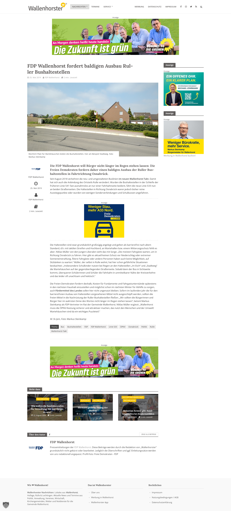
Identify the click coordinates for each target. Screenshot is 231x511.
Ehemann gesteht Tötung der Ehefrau (93, 407)
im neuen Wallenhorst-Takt (134, 178)
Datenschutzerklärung (162, 502)
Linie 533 (113, 326)
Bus (62, 326)
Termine (95, 6)
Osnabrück (133, 326)
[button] (6, 505)
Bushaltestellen (74, 326)
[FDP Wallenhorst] (104, 220)
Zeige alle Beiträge (148, 434)
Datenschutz (154, 6)
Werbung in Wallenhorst (102, 497)
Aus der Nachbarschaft (133, 397)
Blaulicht (85, 400)
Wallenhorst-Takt (59, 331)
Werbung (139, 6)
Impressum (170, 6)
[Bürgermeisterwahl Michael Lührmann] (184, 88)
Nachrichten (79, 6)
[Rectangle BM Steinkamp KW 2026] (184, 137)
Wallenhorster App (99, 502)
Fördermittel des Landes (68, 290)
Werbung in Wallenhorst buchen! (180, 155)
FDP (86, 326)
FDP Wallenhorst (52, 77)
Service (107, 6)
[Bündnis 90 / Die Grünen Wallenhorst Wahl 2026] (115, 36)
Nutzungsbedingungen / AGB (165, 497)
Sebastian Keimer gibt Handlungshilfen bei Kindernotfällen (138, 409)
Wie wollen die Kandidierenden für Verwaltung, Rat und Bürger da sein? (47, 407)
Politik (144, 326)
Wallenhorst (72, 492)
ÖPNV (122, 326)
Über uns (95, 492)
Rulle (152, 326)
